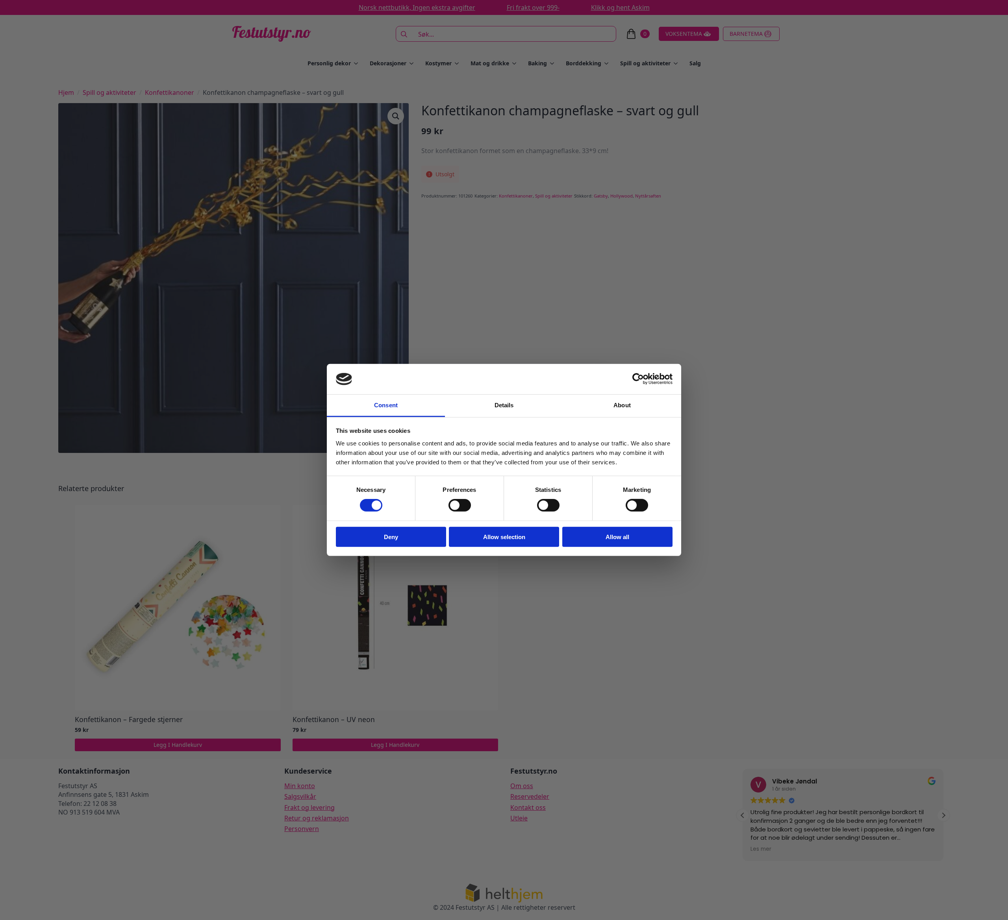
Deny (391, 536)
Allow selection (504, 536)
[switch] (459, 505)
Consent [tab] (386, 405)
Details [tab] (504, 405)
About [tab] (622, 405)
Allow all (617, 536)
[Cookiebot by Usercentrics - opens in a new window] (638, 379)
